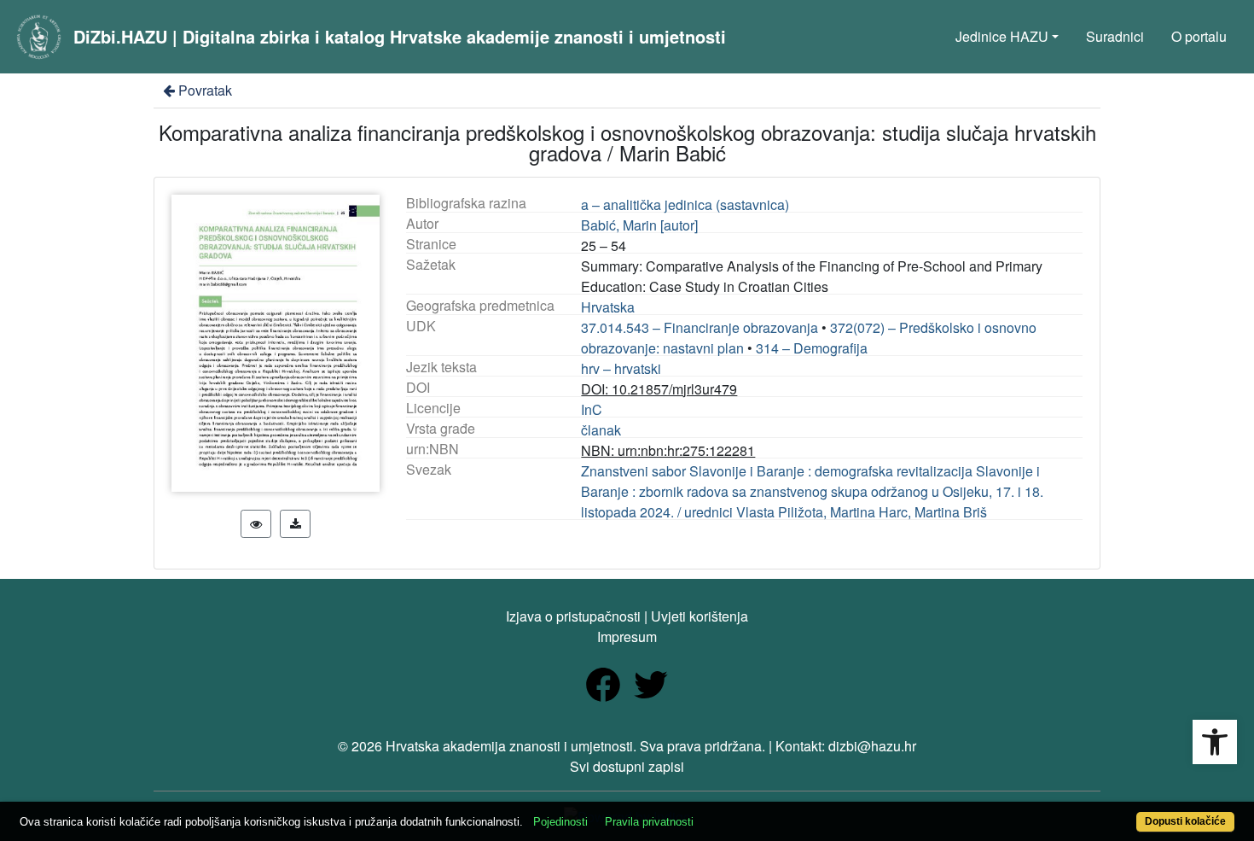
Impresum (627, 636)
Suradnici (1115, 36)
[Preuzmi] (295, 524)
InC (591, 409)
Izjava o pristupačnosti (573, 616)
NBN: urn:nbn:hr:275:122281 (668, 450)
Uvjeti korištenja (699, 616)
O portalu (1199, 36)
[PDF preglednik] (256, 524)
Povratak (205, 90)
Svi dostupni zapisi (627, 766)
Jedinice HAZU (1001, 36)
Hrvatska (608, 307)
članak (601, 430)
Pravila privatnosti (649, 821)
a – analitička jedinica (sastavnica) (685, 204)
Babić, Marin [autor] (639, 225)
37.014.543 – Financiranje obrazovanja (699, 327)
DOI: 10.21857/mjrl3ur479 (659, 389)
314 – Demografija (812, 348)
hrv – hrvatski (621, 368)
